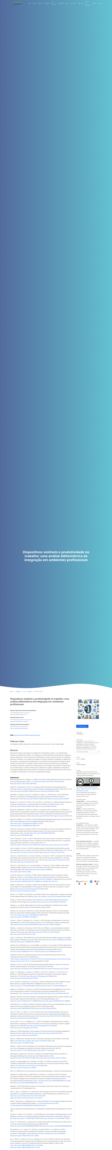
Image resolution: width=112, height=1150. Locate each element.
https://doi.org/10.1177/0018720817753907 (26, 1118)
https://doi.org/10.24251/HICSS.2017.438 (22, 934)
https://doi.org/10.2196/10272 (41, 816)
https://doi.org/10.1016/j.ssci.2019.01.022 (23, 852)
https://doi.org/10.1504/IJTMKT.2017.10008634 (56, 1001)
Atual (34, 3)
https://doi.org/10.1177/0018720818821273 (23, 986)
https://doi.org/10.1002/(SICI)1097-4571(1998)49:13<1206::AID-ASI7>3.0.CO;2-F (34, 881)
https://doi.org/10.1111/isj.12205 (20, 1050)
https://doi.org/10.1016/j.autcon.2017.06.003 (24, 969)
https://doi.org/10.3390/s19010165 (33, 993)
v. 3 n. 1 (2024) (27, 691)
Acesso (100, 3)
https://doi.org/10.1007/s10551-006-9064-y (48, 781)
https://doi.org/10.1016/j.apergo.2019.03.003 (40, 976)
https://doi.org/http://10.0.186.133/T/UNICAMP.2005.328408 (52, 896)
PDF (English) (82, 726)
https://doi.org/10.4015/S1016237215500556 (53, 1016)
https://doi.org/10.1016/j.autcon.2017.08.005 (24, 845)
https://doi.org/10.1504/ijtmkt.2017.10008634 (24, 1001)
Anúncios (73, 3)
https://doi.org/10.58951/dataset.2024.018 (27, 735)
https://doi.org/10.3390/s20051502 (21, 1008)
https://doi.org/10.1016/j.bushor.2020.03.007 (45, 1033)
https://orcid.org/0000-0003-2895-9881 (19, 728)
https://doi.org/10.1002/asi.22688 (39, 869)
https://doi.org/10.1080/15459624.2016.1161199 (25, 1145)
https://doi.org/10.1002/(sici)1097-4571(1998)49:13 (37, 879)
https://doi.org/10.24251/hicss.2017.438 (44, 932)
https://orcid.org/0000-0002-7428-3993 (19, 721)
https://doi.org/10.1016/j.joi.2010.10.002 (57, 860)
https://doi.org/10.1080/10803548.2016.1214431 (56, 1081)
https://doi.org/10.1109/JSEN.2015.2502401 (58, 940)
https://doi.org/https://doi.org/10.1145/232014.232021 (35, 1041)
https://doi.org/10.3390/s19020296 (24, 924)
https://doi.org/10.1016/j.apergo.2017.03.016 (40, 1026)
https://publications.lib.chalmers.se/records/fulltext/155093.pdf (46, 902)
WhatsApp (61, 3)
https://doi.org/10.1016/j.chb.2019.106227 (32, 889)
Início (29, 3)
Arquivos (39, 3)
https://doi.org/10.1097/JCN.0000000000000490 (24, 1126)
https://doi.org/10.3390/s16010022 (21, 806)
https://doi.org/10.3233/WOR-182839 (21, 791)
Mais (66, 3)
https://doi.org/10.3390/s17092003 (33, 799)
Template (46, 3)
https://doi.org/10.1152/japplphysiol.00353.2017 (25, 823)
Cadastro (94, 3)
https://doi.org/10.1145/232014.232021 (22, 1043)
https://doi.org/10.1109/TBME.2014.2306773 (31, 915)
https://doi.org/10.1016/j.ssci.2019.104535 (31, 1065)
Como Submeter (53, 3)
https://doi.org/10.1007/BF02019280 (41, 833)
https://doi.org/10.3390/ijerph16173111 (22, 951)
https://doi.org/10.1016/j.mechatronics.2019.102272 (26, 1096)
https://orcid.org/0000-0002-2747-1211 (19, 714)
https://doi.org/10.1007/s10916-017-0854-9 (23, 1058)
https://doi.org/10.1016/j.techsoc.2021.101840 (48, 1133)
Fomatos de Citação (82, 751)
